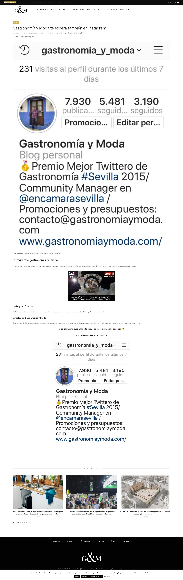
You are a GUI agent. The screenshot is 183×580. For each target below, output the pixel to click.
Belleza (16, 22)
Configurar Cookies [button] (96, 576)
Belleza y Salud (94, 9)
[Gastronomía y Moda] (21, 9)
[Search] (169, 9)
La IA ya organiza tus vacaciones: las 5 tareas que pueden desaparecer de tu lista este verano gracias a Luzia (45, 2)
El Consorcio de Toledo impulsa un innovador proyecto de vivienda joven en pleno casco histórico (145, 512)
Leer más (106, 576)
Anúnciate (124, 9)
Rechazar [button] (84, 576)
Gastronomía (42, 9)
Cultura (63, 9)
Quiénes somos (110, 9)
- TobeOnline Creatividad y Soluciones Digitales (110, 569)
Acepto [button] (77, 576)
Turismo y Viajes (77, 9)
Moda (53, 9)
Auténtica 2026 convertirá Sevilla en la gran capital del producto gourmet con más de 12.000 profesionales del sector (91, 512)
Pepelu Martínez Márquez (24, 37)
